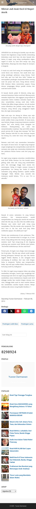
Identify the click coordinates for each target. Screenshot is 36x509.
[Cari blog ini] (33, 2)
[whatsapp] (24, 311)
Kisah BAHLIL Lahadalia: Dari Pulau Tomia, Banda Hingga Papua (21, 433)
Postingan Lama (27, 324)
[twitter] (11, 311)
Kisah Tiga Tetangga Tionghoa (21, 395)
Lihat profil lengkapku (18, 382)
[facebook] (4, 311)
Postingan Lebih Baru (10, 324)
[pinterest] (18, 311)
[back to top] (32, 505)
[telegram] (31, 311)
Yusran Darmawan (18, 376)
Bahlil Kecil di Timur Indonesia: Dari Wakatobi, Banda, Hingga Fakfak (21, 459)
